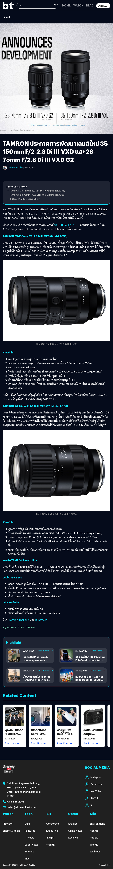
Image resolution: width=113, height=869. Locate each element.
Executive (52, 830)
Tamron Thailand (19, 620)
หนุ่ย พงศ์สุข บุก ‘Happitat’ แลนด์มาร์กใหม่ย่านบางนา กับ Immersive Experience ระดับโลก (90, 681)
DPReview (41, 620)
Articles (72, 823)
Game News (75, 830)
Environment (97, 823)
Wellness (95, 851)
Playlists (8, 823)
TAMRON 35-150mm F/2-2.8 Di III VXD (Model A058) (37, 190)
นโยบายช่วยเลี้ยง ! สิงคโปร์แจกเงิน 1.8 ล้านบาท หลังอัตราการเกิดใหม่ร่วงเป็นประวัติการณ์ (36, 681)
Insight (50, 837)
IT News (29, 837)
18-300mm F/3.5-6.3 (66, 225)
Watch (78, 5)
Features (30, 830)
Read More (43, 651)
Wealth (50, 844)
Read (89, 5)
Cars (27, 823)
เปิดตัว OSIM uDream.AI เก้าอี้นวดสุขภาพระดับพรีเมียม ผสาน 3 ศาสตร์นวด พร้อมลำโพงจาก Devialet (37, 661)
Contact (103, 5)
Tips (27, 858)
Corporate (52, 823)
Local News (31, 844)
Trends (94, 844)
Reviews (73, 837)
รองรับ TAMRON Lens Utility (25, 198)
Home (66, 5)
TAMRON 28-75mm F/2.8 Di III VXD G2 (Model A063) (37, 194)
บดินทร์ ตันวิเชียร (16, 167)
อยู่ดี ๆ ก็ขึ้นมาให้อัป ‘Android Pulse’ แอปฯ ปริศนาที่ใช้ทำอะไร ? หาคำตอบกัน (90, 660)
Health (94, 830)
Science (29, 851)
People (94, 837)
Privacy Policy (104, 865)
